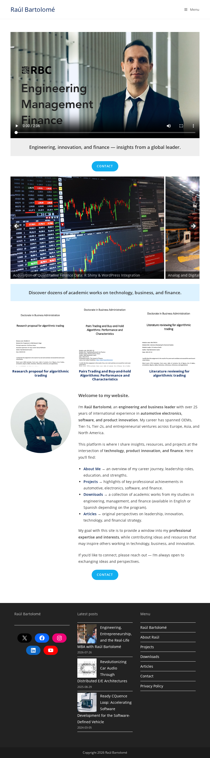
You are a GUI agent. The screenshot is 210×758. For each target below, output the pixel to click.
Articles (90, 513)
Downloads (93, 494)
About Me (92, 468)
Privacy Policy (151, 686)
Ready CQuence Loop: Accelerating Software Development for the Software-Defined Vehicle (104, 709)
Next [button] (193, 226)
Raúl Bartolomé (32, 9)
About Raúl (149, 637)
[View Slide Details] (87, 228)
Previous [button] (17, 226)
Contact (105, 166)
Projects (90, 481)
